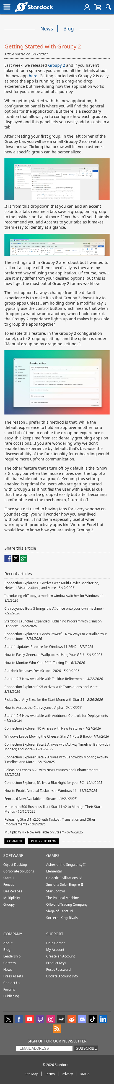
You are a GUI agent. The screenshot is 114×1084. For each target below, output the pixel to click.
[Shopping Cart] (97, 7)
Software (13, 855)
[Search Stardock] (108, 7)
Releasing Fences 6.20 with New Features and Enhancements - (52, 772)
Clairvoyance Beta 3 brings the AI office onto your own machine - (54, 611)
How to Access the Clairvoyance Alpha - (43, 707)
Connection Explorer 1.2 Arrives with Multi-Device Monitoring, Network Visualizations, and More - (51, 585)
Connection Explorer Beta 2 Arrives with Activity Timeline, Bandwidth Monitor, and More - (57, 746)
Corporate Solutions (18, 871)
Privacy (67, 1074)
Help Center (55, 943)
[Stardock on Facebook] (19, 1019)
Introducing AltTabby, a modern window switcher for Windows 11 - (55, 598)
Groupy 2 (56, 65)
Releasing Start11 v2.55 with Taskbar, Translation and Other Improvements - (49, 821)
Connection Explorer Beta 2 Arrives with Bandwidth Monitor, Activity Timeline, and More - (56, 759)
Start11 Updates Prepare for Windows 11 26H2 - (48, 646)
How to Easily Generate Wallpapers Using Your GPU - (53, 654)
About (7, 943)
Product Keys (56, 963)
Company (12, 933)
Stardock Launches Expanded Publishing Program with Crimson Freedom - (53, 623)
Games (52, 855)
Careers (9, 963)
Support (54, 933)
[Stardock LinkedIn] (103, 1019)
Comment (14, 841)
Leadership (11, 956)
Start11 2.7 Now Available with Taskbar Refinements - (53, 678)
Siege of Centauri (59, 911)
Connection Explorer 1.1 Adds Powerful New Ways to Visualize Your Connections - (55, 636)
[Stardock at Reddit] (72, 1019)
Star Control (55, 891)
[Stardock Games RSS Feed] (57, 1029)
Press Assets (13, 976)
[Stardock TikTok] (93, 1019)
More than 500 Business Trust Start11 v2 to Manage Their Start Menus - (53, 809)
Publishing (11, 996)
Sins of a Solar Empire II (64, 884)
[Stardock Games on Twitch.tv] (40, 1019)
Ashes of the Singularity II (66, 864)
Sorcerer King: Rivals (62, 917)
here (33, 75)
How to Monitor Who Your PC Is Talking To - (44, 662)
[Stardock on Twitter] (8, 1019)
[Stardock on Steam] (61, 1019)
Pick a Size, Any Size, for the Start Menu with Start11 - (53, 699)
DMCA (85, 1074)
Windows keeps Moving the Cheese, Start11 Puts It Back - (56, 736)
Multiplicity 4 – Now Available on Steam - (43, 832)
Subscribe (86, 1048)
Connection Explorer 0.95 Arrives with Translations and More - (52, 689)
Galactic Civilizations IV (64, 878)
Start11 (9, 878)
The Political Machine (62, 897)
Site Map (31, 1074)
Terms (50, 1074)
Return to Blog (43, 841)
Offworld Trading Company (66, 904)
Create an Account (60, 956)
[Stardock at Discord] (82, 1019)
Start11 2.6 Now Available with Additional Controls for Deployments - (56, 718)
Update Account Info (62, 976)
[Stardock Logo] (33, 7)
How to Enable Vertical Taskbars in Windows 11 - (50, 790)
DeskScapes (12, 891)
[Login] (87, 7)
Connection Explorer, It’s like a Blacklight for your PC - (53, 782)
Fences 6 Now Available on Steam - (40, 798)
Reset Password (58, 969)
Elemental (54, 871)
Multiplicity (11, 897)
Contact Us (11, 982)
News (46, 28)
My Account (55, 949)
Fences (8, 884)
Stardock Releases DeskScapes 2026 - (41, 670)
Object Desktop (15, 864)
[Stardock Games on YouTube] (29, 1019)
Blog (68, 28)
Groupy (9, 904)
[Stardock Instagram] (50, 1019)
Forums (9, 989)
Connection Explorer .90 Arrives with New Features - (52, 728)
